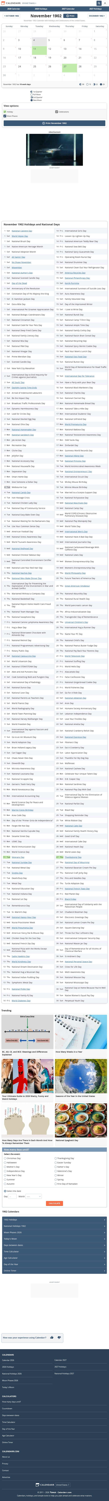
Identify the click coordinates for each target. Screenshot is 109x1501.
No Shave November (21, 262)
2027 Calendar (68, 9)
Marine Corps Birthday (22, 810)
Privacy (5, 1463)
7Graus (53, 1492)
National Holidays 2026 (12, 1373)
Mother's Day (13, 1166)
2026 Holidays (41, 9)
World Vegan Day (20, 236)
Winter (60, 1175)
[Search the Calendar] (99, 3)
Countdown (7, 1408)
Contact (5, 1470)
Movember (17, 267)
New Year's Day (14, 1175)
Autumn (10, 1183)
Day (6, 1196)
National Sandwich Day (23, 434)
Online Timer (10, 1270)
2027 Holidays (95, 9)
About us (6, 1457)
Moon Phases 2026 (13, 1232)
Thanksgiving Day (73, 857)
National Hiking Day (74, 455)
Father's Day (63, 1166)
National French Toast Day (77, 888)
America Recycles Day (75, 272)
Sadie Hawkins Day (21, 956)
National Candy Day (21, 492)
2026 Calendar (13, 9)
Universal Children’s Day (76, 622)
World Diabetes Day (21, 1000)
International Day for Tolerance (79, 376)
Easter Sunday (64, 1162)
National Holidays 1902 (15, 1226)
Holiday (10, 112)
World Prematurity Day (75, 424)
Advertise (6, 1477)
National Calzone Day (22, 230)
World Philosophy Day (75, 573)
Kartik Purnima (72, 283)
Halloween (12, 1162)
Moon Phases (12, 116)
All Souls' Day (18, 382)
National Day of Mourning (77, 862)
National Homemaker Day (24, 429)
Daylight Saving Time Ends (24, 387)
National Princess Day (75, 461)
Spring (60, 1179)
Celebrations (64, 112)
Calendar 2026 (8, 1360)
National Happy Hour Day (24, 917)
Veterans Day (18, 857)
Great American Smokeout (77, 586)
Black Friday (70, 899)
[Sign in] (105, 3)
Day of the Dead (19, 283)
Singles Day (17, 873)
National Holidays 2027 (64, 1373)
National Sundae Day (22, 862)
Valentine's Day (64, 1171)
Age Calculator (11, 1258)
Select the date (14, 1191)
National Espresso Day (75, 737)
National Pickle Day (21, 989)
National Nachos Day (22, 573)
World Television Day (75, 656)
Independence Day (16, 1171)
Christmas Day (14, 1158)
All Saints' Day (18, 257)
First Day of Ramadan (67, 1183)
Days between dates (13, 1245)
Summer (11, 1179)
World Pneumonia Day (22, 927)
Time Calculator (11, 1251)
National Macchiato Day (76, 503)
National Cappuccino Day (24, 656)
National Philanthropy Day (77, 278)
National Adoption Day (75, 698)
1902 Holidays (10, 1219)
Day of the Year (11, 1264)
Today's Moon (10, 1238)
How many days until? (16, 1149)
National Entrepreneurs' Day (78, 471)
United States (28, 3)
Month (22, 1196)
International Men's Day (76, 531)
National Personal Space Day (78, 961)
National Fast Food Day (76, 356)
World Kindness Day (21, 961)
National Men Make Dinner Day (27, 578)
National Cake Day (73, 825)
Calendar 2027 (60, 1360)
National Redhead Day (22, 548)
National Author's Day (22, 272)
